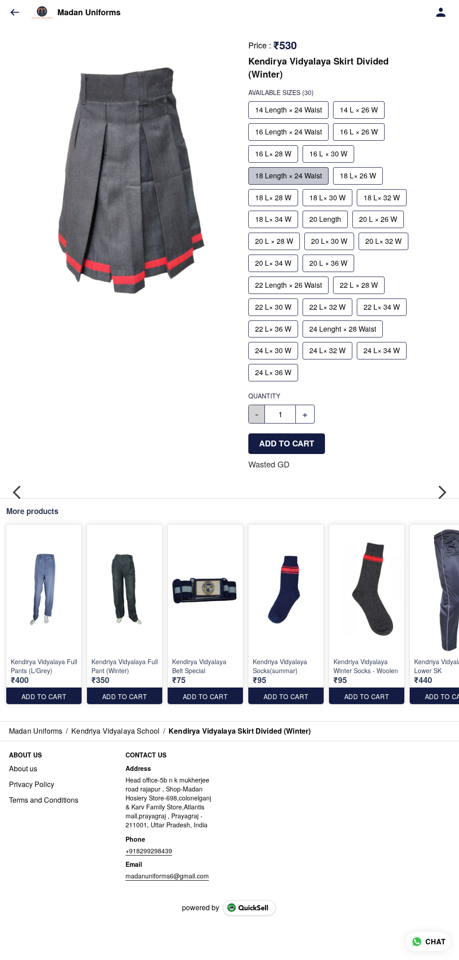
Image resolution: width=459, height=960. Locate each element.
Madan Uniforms (89, 12)
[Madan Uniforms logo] (42, 12)
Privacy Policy (31, 784)
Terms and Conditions (43, 800)
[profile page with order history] (441, 13)
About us (23, 769)
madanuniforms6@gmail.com (167, 875)
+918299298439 (149, 850)
